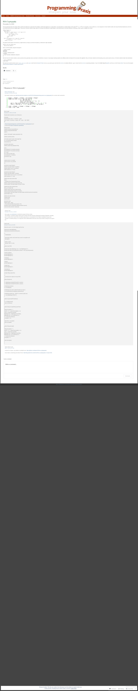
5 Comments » (7, 83)
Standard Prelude (30, 15)
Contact (43, 15)
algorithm (108, 63)
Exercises (9, 82)
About (7, 15)
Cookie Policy (74, 688)
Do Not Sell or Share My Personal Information (73, 384)
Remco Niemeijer (8, 91)
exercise (62, 63)
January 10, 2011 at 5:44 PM (9, 224)
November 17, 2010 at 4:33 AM (10, 112)
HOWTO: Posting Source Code (17, 15)
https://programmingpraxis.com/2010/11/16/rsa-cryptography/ (18, 123)
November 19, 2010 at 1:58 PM (10, 211)
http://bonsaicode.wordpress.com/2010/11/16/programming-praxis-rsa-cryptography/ (34, 95)
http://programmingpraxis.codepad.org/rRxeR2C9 (13, 64)
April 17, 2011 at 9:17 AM (9, 348)
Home (3, 15)
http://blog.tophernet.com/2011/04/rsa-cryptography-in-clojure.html (37, 352)
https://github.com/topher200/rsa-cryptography (37, 350)
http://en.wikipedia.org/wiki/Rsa (17, 125)
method (121, 63)
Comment (127, 376)
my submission (13, 214)
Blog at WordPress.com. (60, 384)
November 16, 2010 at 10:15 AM (11, 93)
